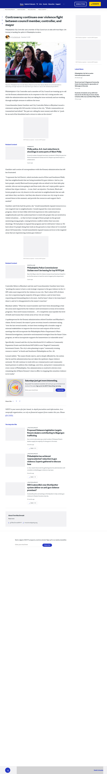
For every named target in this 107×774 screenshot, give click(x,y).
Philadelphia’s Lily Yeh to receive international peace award (84, 74)
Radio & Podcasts (30, 4)
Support (58, 4)
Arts (40, 4)
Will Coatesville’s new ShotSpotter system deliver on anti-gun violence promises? (43, 487)
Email (19, 401)
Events (45, 4)
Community (30, 146)
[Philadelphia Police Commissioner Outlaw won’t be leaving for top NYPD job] (15, 273)
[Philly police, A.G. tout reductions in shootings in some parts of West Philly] (15, 158)
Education (51, 4)
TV (37, 4)
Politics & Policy (10, 9)
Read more (11, 518)
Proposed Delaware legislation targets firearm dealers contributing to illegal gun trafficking (45, 433)
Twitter (16, 401)
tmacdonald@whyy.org (30, 522)
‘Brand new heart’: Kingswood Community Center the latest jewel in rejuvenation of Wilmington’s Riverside (87, 84)
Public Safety (42, 9)
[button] (7, 770)
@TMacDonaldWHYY (16, 522)
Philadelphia (32, 9)
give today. (9, 415)
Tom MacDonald (16, 37)
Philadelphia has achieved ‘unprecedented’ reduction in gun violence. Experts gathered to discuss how (44, 460)
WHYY (10, 4)
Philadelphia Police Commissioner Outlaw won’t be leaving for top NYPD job (45, 269)
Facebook (13, 401)
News (21, 4)
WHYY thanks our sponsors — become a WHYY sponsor (34, 139)
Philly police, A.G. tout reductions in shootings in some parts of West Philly (44, 150)
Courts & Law (31, 265)
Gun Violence (21, 9)
